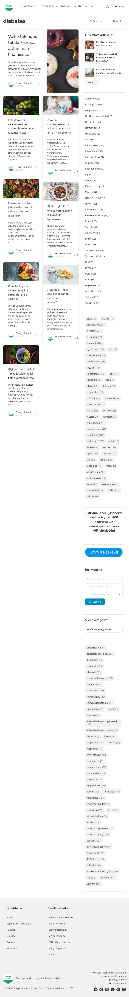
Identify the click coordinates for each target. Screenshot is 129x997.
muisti (92, 410)
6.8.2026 (19, 170)
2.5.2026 (58, 339)
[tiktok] (113, 989)
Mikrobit (89, 192)
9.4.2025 (19, 415)
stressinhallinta (97, 816)
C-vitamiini (94, 659)
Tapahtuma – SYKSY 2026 (20, 923)
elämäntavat (96, 324)
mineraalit (112, 398)
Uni (87, 262)
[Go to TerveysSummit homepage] (9, 6)
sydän (92, 453)
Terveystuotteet (93, 256)
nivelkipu (109, 416)
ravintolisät (95, 435)
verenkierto (110, 484)
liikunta (109, 385)
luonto (109, 736)
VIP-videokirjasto (57, 935)
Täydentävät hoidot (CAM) (102, 871)
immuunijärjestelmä (99, 702)
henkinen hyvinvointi (100, 678)
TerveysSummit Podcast (61, 917)
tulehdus (109, 453)
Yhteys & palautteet (59, 948)
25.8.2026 (20, 86)
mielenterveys (96, 754)
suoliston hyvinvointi (99, 828)
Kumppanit (12, 948)
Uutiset (89, 273)
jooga (113, 708)
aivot (91, 318)
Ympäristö (90, 302)
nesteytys (109, 410)
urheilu (106, 459)
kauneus (93, 715)
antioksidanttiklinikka (100, 653)
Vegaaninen (91, 285)
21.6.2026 (59, 256)
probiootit (94, 779)
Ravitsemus (91, 209)
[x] (124, 989)
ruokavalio (94, 810)
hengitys (93, 330)
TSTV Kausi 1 (95, 859)
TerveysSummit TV (98, 846)
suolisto (109, 447)
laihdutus (94, 379)
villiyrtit (113, 490)
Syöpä (88, 244)
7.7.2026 (58, 173)
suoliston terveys (98, 834)
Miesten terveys (93, 186)
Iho (86, 139)
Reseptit (89, 221)
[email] (96, 989)
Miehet (88, 180)
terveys (93, 840)
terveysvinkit (95, 852)
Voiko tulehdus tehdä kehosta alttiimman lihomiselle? (22, 45)
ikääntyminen (96, 355)
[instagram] (107, 989)
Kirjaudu (119, 6)
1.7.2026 (19, 253)
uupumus (94, 465)
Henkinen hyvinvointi (96, 116)
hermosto (94, 336)
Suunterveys (91, 232)
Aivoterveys (91, 98)
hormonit (94, 343)
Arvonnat (11, 942)
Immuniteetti (91, 145)
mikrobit (93, 398)
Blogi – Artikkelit (57, 923)
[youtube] (118, 989)
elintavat (93, 672)
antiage (107, 318)
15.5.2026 (20, 336)
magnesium (95, 392)
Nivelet (88, 203)
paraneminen (96, 773)
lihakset (92, 385)
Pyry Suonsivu (96, 785)
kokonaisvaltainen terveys (102, 730)
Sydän (88, 238)
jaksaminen (95, 373)
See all (91, 82)
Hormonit (90, 127)
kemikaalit (90, 162)
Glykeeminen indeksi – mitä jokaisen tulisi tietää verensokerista (21, 374)
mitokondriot (95, 404)
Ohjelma (11, 935)
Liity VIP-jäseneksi (58, 929)
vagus (111, 465)
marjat (114, 742)
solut (113, 441)
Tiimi (51, 954)
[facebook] (101, 989)
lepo (110, 379)
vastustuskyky (96, 478)
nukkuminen (95, 422)
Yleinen (89, 297)
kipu (113, 373)
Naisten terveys (93, 197)
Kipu (87, 174)
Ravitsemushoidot (94, 215)
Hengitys (89, 110)
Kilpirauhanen (92, 168)
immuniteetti (96, 361)
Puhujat (11, 929)
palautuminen (96, 429)
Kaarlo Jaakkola (93, 156)
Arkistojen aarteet (94, 104)
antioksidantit (96, 647)
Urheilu (89, 267)
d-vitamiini (94, 666)
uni (91, 459)
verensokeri (95, 490)
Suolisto (89, 227)
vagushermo (95, 471)
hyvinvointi (95, 349)
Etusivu (10, 917)
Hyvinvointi (90, 133)
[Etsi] (107, 6)
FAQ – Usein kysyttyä (59, 942)
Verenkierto (91, 291)
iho (112, 349)
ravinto (92, 791)
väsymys (93, 883)
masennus (94, 748)
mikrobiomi (95, 760)
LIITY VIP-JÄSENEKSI (104, 552)
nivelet (92, 416)
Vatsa (88, 279)
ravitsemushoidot (98, 803)
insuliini (93, 367)
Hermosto (90, 121)
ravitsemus (95, 441)
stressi (92, 447)
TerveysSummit (24, 83)
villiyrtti (92, 496)
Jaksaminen (91, 151)
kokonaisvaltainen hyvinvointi (102, 723)
